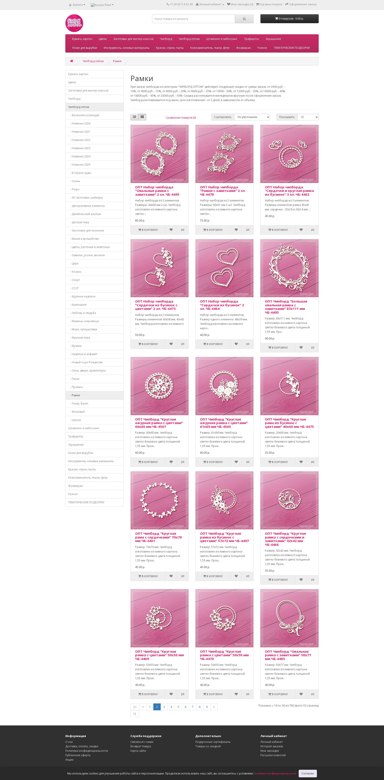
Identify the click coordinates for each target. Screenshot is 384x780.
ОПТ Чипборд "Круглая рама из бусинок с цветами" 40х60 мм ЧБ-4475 (289, 423)
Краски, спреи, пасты (170, 48)
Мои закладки (269, 751)
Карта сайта (138, 751)
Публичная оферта (77, 755)
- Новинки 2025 (79, 165)
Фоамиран (243, 48)
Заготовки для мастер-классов (133, 39)
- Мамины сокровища (83, 321)
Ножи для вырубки (84, 48)
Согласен (308, 773)
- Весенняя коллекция (83, 115)
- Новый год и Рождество (85, 362)
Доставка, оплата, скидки (81, 746)
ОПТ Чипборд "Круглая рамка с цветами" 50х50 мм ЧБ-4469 (159, 655)
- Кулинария (77, 305)
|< (134, 707)
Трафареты (251, 39)
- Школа (74, 420)
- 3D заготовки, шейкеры (85, 197)
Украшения (273, 39)
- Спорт (74, 280)
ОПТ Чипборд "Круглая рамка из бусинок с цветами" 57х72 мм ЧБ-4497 (224, 537)
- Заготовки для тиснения (86, 230)
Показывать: (287, 117)
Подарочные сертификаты (212, 742)
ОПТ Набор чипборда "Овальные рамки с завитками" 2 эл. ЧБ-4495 (157, 191)
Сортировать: (223, 117)
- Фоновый (76, 412)
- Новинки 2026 (79, 123)
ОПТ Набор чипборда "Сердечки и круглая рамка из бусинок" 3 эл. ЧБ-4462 (289, 191)
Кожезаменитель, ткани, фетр (210, 48)
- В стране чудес (79, 173)
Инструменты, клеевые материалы (126, 48)
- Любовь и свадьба (82, 313)
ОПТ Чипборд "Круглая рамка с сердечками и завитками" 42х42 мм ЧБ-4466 (285, 539)
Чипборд (166, 39)
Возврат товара (140, 746)
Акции (69, 760)
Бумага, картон (82, 39)
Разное (262, 48)
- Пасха (73, 379)
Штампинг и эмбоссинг (221, 39)
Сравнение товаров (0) (181, 118)
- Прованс (75, 387)
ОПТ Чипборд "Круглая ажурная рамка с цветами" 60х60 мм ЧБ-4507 (159, 423)
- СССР (73, 288)
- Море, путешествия (82, 329)
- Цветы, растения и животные (89, 247)
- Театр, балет (78, 403)
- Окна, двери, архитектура (87, 370)
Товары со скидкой (208, 746)
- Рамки (74, 395)
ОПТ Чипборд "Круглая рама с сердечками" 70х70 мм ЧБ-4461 (158, 537)
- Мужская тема (79, 337)
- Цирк (73, 263)
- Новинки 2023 (79, 148)
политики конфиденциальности (275, 773)
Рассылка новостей (273, 755)
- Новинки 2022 (79, 140)
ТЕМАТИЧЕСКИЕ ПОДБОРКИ (292, 48)
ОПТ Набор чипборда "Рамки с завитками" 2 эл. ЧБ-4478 (223, 191)
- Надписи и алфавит (82, 354)
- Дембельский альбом (84, 214)
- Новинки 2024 (79, 156)
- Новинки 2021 (79, 132)
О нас (69, 742)
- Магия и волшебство (83, 239)
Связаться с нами (141, 742)
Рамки (117, 61)
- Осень (74, 181)
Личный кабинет (271, 742)
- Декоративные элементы (86, 206)
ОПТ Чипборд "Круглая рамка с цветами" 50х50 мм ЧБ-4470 (224, 655)
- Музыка (75, 346)
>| (134, 714)
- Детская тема (78, 222)
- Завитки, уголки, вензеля (86, 255)
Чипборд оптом (189, 39)
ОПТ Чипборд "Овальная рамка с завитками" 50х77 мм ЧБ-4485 (288, 655)
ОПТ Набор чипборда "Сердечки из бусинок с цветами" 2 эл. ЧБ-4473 (156, 305)
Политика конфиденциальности (86, 751)
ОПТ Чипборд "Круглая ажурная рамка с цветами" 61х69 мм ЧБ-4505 (224, 423)
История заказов (271, 746)
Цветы (103, 39)
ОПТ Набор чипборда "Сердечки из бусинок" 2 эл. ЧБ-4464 (222, 305)
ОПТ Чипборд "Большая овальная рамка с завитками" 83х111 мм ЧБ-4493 (286, 307)
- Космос (75, 272)
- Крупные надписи (81, 296)
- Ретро (74, 189)
